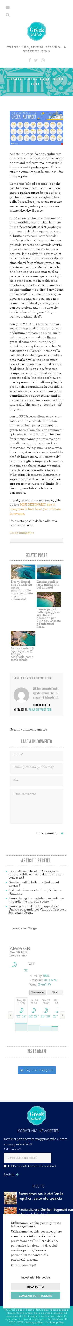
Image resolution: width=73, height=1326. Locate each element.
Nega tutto (35, 1286)
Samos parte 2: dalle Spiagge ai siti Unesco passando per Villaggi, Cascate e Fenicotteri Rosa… (49, 618)
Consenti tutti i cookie (35, 1295)
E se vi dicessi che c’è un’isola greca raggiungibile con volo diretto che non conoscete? (22, 590)
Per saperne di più (24, 1265)
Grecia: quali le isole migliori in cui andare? (48, 584)
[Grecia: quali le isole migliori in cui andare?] (49, 572)
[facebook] (30, 60)
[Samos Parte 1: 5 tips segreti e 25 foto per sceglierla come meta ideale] (23, 638)
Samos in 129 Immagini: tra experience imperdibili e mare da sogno (36, 900)
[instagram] (43, 60)
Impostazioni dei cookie (35, 1277)
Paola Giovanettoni (40, 678)
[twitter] (36, 60)
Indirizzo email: (12, 1149)
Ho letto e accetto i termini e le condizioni (31, 1166)
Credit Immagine (22, 532)
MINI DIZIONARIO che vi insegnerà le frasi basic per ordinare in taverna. (35, 509)
